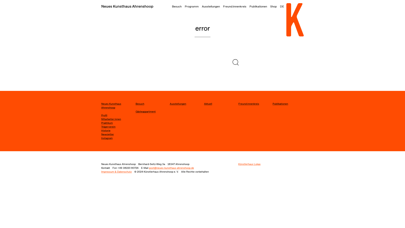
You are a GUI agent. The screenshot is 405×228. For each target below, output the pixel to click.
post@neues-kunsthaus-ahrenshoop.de (171, 168)
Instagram (107, 138)
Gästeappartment (146, 111)
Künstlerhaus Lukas (249, 164)
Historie (105, 130)
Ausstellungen (211, 6)
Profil (104, 115)
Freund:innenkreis (234, 6)
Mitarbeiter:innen (111, 119)
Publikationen (258, 6)
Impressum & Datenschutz (116, 171)
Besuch (177, 6)
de (282, 6)
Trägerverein (108, 126)
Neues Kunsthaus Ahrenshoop (127, 6)
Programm (192, 6)
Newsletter (107, 134)
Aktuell (208, 103)
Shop (273, 6)
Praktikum (107, 123)
